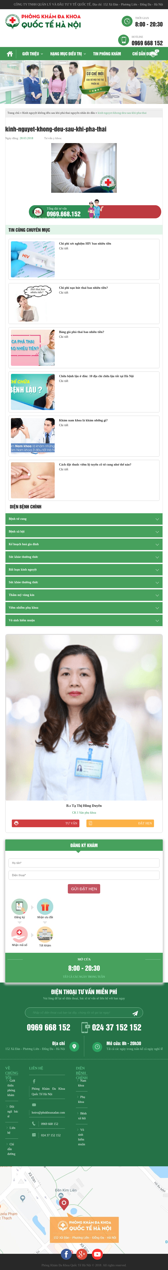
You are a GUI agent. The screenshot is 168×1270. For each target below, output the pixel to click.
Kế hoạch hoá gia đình (24, 544)
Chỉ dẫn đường (145, 53)
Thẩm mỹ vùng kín (21, 595)
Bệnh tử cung (17, 518)
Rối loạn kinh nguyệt (23, 569)
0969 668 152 (147, 40)
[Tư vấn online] (82, 1254)
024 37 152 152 (116, 1027)
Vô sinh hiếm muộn (22, 620)
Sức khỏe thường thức (23, 557)
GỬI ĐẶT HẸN (84, 889)
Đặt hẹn (145, 823)
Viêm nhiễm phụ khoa (23, 607)
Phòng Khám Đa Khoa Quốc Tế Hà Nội (48, 1091)
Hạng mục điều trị (66, 53)
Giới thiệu (30, 53)
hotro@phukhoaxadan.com (48, 1112)
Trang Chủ (10, 54)
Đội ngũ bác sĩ (12, 1111)
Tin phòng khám (107, 53)
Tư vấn (71, 823)
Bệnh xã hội (16, 531)
